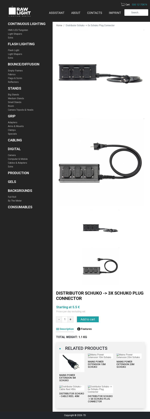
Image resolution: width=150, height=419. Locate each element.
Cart (128, 4)
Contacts (94, 13)
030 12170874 (139, 4)
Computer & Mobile (18, 159)
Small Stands (14, 102)
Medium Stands (16, 98)
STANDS (14, 88)
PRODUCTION (18, 173)
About (75, 13)
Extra (10, 37)
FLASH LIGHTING (21, 44)
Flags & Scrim (15, 78)
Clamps (12, 130)
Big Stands (13, 94)
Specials (12, 133)
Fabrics (12, 74)
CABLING (15, 140)
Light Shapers (15, 33)
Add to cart (88, 319)
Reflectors (13, 82)
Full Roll (12, 197)
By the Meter (15, 200)
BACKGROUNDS (20, 191)
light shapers (15, 54)
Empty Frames (15, 70)
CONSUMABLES (20, 207)
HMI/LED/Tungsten (18, 30)
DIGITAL (14, 149)
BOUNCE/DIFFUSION (23, 64)
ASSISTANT (56, 13)
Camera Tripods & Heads (20, 109)
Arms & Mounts (16, 126)
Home (59, 25)
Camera (12, 155)
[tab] (65, 329)
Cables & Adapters (17, 162)
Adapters (12, 122)
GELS (12, 182)
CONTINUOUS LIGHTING (27, 24)
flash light (13, 50)
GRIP (12, 116)
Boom (11, 106)
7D (84, 415)
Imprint (115, 13)
